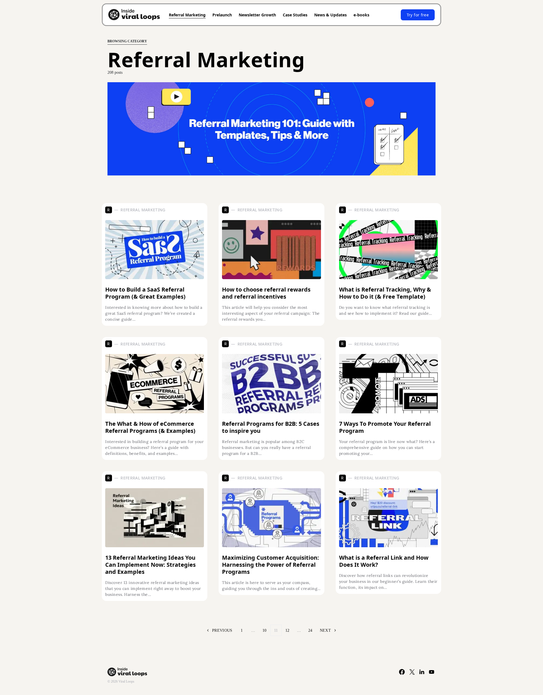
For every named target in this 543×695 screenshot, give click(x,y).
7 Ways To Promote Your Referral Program (385, 427)
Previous (222, 630)
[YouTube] (432, 672)
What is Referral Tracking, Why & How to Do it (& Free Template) (385, 293)
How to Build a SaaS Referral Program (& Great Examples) (145, 293)
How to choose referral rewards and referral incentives (266, 293)
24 (310, 630)
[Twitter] (412, 672)
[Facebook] (402, 672)
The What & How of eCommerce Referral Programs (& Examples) (150, 427)
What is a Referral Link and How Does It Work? (383, 561)
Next (325, 630)
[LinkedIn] (422, 672)
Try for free (418, 15)
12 (287, 630)
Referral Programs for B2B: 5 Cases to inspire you (270, 427)
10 (264, 630)
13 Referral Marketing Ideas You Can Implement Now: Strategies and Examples (150, 564)
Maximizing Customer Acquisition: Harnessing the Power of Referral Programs (270, 564)
